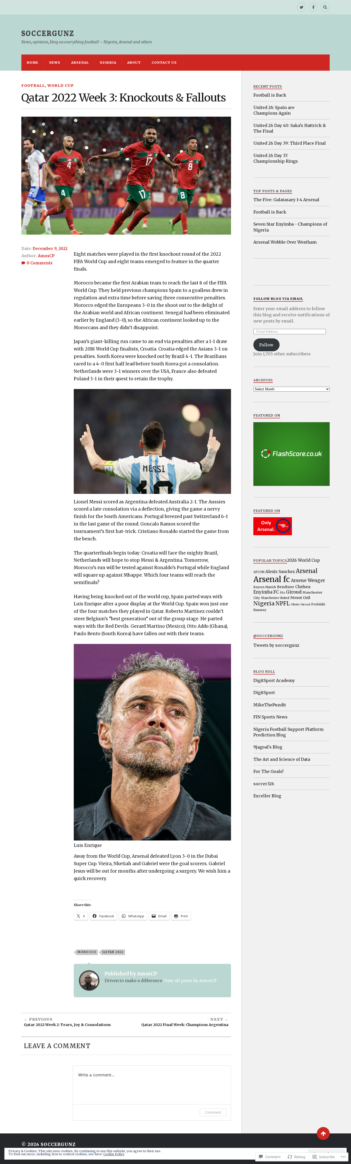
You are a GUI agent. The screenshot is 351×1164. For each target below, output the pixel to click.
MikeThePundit (269, 704)
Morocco (86, 952)
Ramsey (259, 610)
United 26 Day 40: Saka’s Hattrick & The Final (289, 128)
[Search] (325, 7)
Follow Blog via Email (278, 299)
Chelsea (302, 586)
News (54, 62)
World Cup (60, 85)
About (134, 62)
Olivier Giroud (300, 604)
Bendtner (285, 587)
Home (32, 62)
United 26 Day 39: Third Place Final (289, 143)
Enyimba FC (266, 592)
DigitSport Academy (274, 680)
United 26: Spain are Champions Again (273, 110)
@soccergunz (268, 636)
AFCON (258, 572)
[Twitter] (301, 7)
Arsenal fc (271, 579)
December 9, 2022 (50, 248)
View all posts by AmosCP (190, 980)
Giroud (293, 592)
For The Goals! (268, 771)
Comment (213, 1112)
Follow (266, 344)
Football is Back (269, 95)
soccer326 (263, 783)
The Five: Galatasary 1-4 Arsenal (286, 199)
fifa (282, 592)
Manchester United (275, 598)
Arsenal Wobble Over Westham (285, 242)
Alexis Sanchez (280, 571)
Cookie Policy (113, 1154)
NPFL (282, 603)
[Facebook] (313, 7)
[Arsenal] (272, 533)
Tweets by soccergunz (276, 645)
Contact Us (164, 62)
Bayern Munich (264, 587)
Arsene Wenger (308, 580)
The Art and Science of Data (281, 759)
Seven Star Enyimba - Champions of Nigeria (290, 226)
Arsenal (80, 62)
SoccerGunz (47, 33)
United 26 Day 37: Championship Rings (275, 158)
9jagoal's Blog (267, 747)
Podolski (318, 604)
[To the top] (323, 1133)
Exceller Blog (267, 795)
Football (33, 85)
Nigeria (108, 62)
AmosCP (46, 255)
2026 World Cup (303, 560)
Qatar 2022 (113, 952)
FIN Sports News (270, 716)
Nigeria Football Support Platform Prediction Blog (288, 732)
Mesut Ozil (300, 597)
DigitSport (264, 692)
